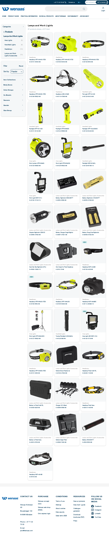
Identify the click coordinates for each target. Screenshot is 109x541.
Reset (21, 66)
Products (9, 32)
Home (4, 16)
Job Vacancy (84, 16)
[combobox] (16, 71)
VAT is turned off (91, 2)
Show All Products (46, 16)
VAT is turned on (102, 2)
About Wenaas (60, 16)
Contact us (72, 2)
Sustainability (73, 16)
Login (103, 10)
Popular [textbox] (14, 71)
